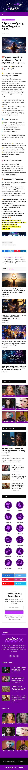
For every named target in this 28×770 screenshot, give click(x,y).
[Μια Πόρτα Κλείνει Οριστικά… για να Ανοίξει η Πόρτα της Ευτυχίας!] (6, 477)
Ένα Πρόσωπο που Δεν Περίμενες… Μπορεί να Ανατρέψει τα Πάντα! (18, 467)
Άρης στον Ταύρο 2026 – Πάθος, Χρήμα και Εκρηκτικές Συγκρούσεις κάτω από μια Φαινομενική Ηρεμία (14, 343)
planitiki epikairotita (7, 242)
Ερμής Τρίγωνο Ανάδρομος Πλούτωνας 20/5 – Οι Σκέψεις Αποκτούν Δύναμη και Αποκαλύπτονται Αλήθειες (14, 367)
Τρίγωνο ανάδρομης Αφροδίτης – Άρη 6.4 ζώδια (20, 261)
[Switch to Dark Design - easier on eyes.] (2, 14)
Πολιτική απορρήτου (13, 619)
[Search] (25, 6)
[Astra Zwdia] (15, 6)
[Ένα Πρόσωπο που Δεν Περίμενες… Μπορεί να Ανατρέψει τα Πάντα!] (6, 468)
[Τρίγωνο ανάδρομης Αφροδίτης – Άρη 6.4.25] (14, 45)
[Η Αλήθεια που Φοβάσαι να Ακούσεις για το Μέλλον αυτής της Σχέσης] (14, 439)
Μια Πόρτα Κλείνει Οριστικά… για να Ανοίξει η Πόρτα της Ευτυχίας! (19, 476)
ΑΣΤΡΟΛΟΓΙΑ (5, 445)
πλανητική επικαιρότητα (8, 244)
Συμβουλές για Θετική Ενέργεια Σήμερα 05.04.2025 (8, 261)
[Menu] (3, 6)
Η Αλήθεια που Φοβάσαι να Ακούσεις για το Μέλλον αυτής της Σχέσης (13, 451)
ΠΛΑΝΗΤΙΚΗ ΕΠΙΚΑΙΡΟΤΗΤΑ (8, 19)
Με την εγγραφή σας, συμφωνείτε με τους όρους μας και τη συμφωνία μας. (14, 617)
